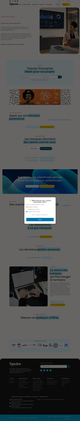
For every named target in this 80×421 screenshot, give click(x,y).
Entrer (40, 219)
